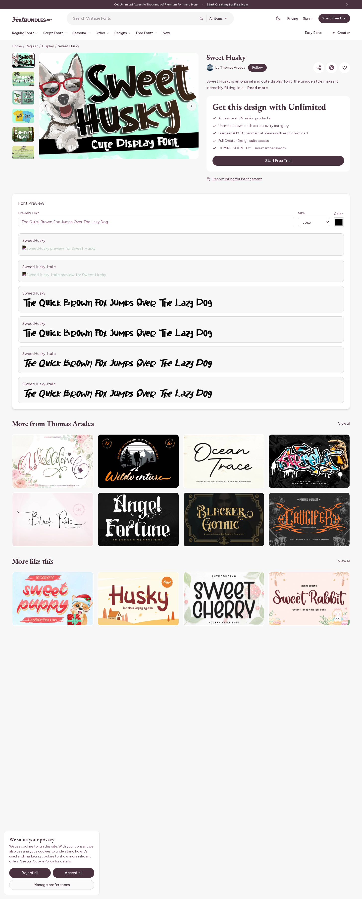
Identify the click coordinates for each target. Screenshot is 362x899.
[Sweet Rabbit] (309, 599)
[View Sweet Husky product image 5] (23, 134)
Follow (257, 67)
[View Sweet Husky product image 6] (23, 152)
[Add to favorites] (344, 67)
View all (344, 423)
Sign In (308, 18)
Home (17, 46)
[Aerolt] (309, 461)
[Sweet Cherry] (224, 599)
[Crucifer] (309, 519)
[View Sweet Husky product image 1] (23, 60)
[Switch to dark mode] (278, 18)
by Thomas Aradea (230, 67)
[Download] (76, 441)
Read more (257, 87)
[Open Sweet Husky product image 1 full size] (119, 106)
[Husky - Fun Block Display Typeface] (138, 599)
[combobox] (134, 18)
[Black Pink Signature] (52, 519)
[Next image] (192, 106)
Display (48, 46)
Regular (32, 46)
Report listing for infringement (237, 179)
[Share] (318, 67)
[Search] (201, 18)
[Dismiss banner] (347, 4)
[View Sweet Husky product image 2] (23, 78)
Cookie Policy (43, 861)
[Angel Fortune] (138, 519)
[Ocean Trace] (224, 461)
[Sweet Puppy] (52, 599)
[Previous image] (46, 106)
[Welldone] (52, 461)
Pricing (292, 18)
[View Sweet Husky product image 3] (23, 97)
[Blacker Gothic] (224, 519)
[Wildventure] (138, 461)
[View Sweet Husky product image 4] (23, 115)
